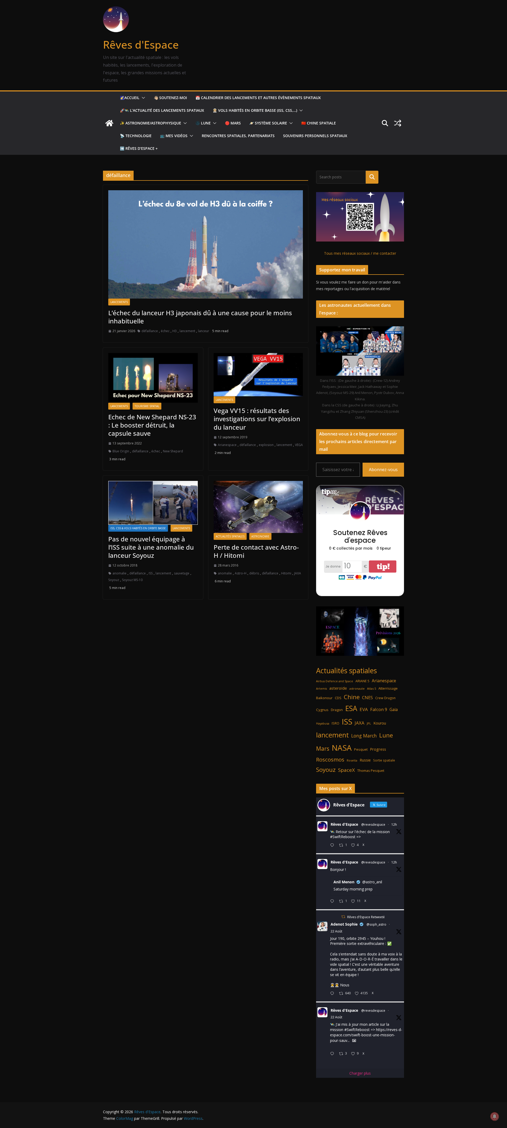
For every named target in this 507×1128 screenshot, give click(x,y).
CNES (367, 697)
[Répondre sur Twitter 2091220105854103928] (333, 1054)
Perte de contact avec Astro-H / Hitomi (256, 551)
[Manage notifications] (494, 1116)
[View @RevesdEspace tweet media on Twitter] (354, 1040)
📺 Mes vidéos (173, 135)
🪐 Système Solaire (268, 123)
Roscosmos (330, 759)
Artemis (321, 688)
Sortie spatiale (384, 760)
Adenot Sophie (344, 924)
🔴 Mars (233, 123)
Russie (365, 760)
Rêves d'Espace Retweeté (366, 917)
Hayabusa (322, 723)
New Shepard (173, 451)
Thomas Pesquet (370, 770)
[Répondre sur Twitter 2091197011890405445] (333, 993)
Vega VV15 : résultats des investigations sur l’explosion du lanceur (257, 418)
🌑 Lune (203, 123)
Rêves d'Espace (141, 44)
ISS (151, 573)
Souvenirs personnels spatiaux (315, 135)
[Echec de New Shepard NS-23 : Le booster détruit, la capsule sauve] (153, 378)
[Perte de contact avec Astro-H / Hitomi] (258, 507)
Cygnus (322, 709)
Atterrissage (388, 688)
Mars (322, 748)
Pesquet (361, 749)
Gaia (393, 709)
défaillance (150, 331)
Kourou (379, 723)
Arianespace (227, 445)
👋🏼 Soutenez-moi (170, 97)
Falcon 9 (378, 709)
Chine (352, 697)
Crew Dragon (385, 698)
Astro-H (240, 573)
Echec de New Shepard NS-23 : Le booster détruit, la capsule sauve (152, 425)
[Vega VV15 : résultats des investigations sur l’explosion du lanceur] (258, 375)
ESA (351, 708)
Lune (386, 735)
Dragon (337, 709)
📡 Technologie (136, 135)
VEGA (299, 445)
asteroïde (338, 688)
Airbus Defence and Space (334, 681)
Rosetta (352, 760)
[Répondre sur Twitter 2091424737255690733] (333, 845)
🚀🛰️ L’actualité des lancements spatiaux (162, 110)
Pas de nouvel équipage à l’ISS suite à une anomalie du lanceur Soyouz (151, 547)
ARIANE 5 (362, 681)
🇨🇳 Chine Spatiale (318, 123)
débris (254, 573)
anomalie (119, 573)
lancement (187, 331)
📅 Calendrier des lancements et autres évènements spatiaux (258, 97)
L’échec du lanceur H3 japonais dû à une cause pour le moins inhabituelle (200, 316)
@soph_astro (376, 924)
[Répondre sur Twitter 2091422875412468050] (333, 901)
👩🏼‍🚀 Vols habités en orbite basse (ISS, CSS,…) (255, 110)
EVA (364, 709)
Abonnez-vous (383, 469)
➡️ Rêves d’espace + (139, 148)
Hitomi (286, 573)
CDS (338, 697)
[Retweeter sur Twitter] (343, 917)
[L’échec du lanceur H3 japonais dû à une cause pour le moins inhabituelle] (205, 244)
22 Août (336, 931)
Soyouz (113, 580)
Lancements (119, 302)
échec (165, 331)
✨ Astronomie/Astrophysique (150, 123)
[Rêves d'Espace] (109, 123)
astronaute (357, 688)
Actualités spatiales (230, 536)
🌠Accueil (129, 97)
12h (394, 824)
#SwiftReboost (342, 836)
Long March (364, 735)
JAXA (297, 573)
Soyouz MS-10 (132, 580)
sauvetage (181, 573)
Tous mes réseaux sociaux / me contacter (360, 253)
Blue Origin (120, 451)
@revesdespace (373, 824)
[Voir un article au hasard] (397, 123)
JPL (369, 723)
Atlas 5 (371, 688)
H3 (174, 331)
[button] (142, 97)
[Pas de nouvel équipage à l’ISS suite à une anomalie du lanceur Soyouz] (153, 502)
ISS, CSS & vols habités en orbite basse (138, 528)
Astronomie (260, 536)
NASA (342, 747)
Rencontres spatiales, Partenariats (238, 135)
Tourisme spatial (147, 406)
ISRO (335, 723)
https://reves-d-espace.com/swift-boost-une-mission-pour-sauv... (366, 1035)
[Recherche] (372, 177)
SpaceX (346, 770)
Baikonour (324, 697)
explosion (266, 445)
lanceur (203, 331)
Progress (378, 749)
